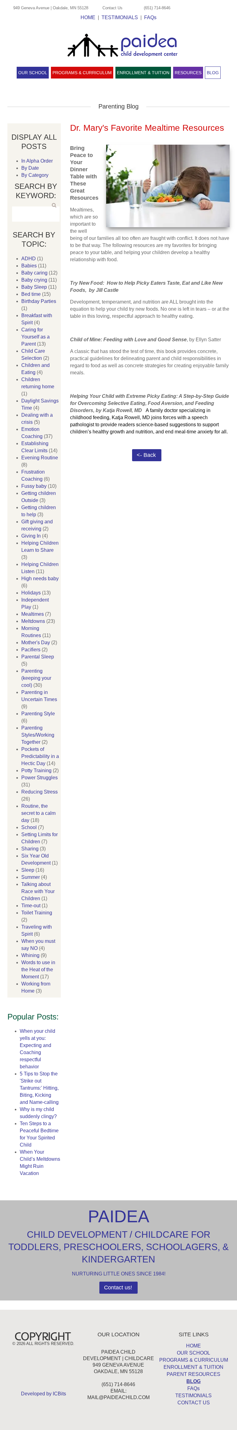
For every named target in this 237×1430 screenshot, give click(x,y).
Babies (29, 265)
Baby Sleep (34, 287)
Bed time (31, 294)
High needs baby (40, 578)
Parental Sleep (37, 656)
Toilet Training (36, 912)
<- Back (146, 455)
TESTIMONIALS (120, 17)
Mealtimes (32, 614)
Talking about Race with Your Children (38, 891)
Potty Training (36, 770)
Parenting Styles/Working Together (37, 735)
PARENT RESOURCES (193, 1374)
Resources (188, 72)
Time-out (30, 905)
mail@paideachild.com (118, 1397)
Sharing (30, 848)
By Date (30, 168)
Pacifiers (30, 649)
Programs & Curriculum (82, 72)
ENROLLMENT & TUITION (193, 1367)
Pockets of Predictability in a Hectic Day (40, 756)
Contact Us (112, 8)
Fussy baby (34, 486)
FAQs (150, 17)
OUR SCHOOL (193, 1353)
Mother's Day (35, 642)
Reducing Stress (39, 791)
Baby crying (34, 280)
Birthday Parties (38, 301)
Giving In (31, 535)
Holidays (31, 592)
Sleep (27, 870)
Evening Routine (39, 457)
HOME (88, 17)
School (29, 827)
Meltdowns (33, 621)
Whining (30, 955)
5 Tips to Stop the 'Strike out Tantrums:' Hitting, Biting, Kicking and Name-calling (39, 1088)
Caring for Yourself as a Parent (35, 337)
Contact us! (118, 1287)
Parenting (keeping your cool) (36, 678)
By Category (34, 175)
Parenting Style (38, 713)
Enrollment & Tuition (143, 72)
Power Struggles (39, 777)
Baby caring (34, 272)
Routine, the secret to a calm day (38, 813)
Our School (32, 72)
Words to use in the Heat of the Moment (38, 969)
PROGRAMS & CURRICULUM (193, 1360)
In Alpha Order (37, 161)
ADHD (28, 258)
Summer (30, 877)
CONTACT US (193, 1402)
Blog (213, 72)
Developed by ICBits (43, 1393)
